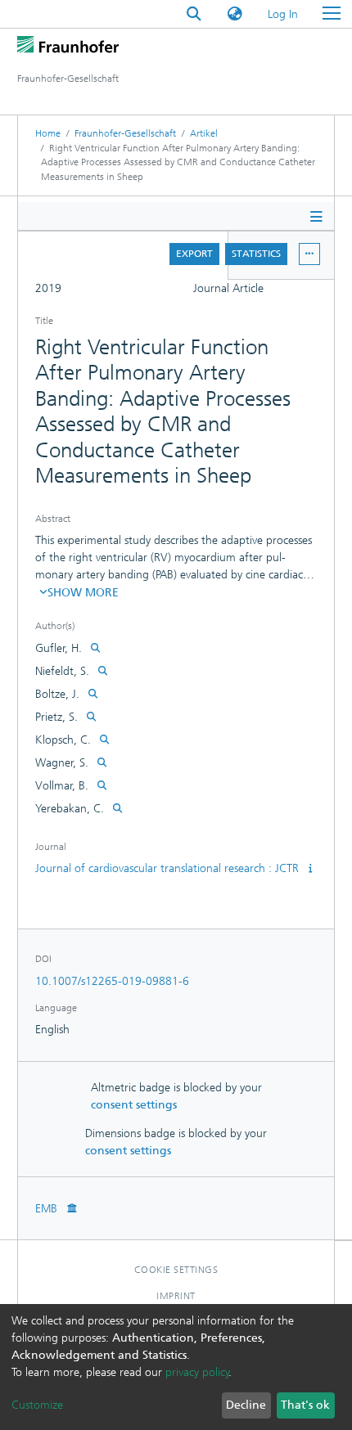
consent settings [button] (134, 1105)
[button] (235, 14)
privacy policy (197, 1372)
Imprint (176, 1296)
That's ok (305, 1405)
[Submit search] (194, 14)
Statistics (256, 253)
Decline (246, 1405)
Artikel (204, 133)
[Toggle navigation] (331, 14)
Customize (37, 1405)
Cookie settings (176, 1269)
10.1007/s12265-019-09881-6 (112, 981)
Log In (284, 14)
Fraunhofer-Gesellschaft (125, 133)
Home (48, 133)
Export (194, 253)
